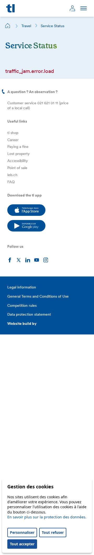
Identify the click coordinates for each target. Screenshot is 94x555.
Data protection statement (29, 314)
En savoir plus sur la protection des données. (46, 516)
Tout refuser (53, 532)
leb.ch (12, 175)
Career (13, 140)
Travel (26, 26)
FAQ (11, 182)
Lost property (18, 154)
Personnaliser (22, 532)
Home (7, 25)
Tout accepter (22, 543)
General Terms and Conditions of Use (38, 296)
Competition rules (22, 305)
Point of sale (17, 168)
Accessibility (17, 161)
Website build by (22, 323)
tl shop (12, 133)
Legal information (21, 287)
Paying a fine (17, 146)
